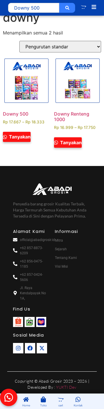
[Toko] (43, 400)
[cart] (61, 400)
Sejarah (61, 249)
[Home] (26, 400)
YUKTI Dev (66, 387)
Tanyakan (19, 137)
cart (60, 405)
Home (26, 405)
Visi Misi (61, 266)
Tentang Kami (66, 258)
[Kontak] (78, 400)
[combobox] (33, 8)
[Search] (67, 8)
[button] (8, 397)
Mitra (59, 240)
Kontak (78, 405)
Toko (43, 405)
